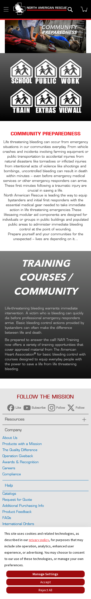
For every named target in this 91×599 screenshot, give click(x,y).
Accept (45, 582)
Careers (8, 468)
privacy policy (39, 540)
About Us (9, 438)
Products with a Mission (22, 444)
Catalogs (9, 493)
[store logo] (40, 9)
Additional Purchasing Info (23, 505)
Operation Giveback (17, 456)
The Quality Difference (19, 450)
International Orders (18, 524)
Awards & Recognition (20, 462)
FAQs (6, 518)
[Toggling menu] (6, 9)
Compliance (11, 474)
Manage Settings (45, 574)
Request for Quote (17, 499)
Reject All (45, 590)
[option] (45, 36)
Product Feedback (17, 512)
